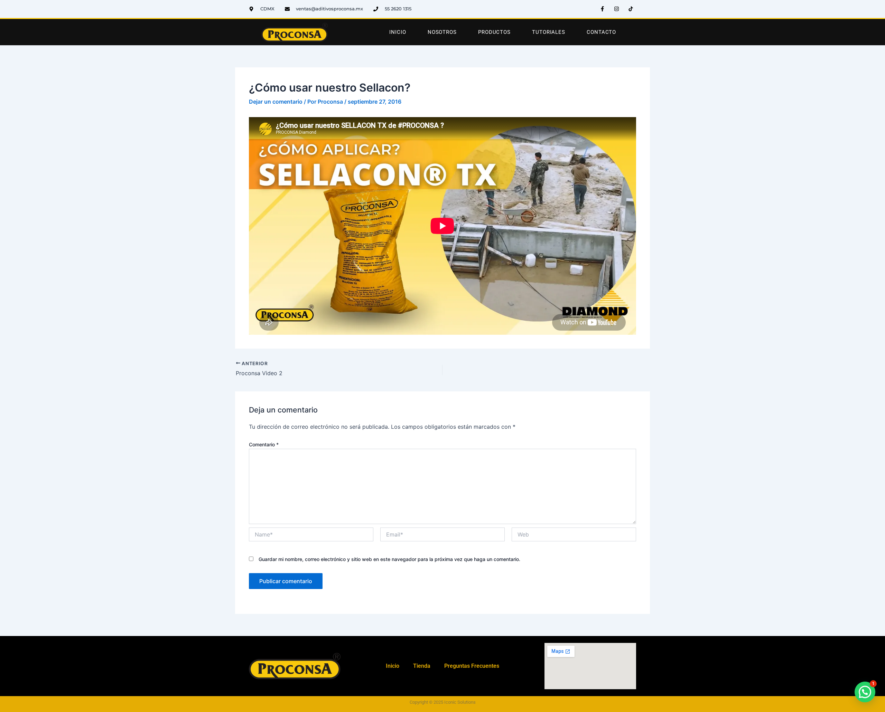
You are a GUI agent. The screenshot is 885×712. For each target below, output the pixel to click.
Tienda (421, 666)
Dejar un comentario (275, 101)
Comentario (264, 444)
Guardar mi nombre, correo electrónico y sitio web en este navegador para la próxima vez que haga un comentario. (389, 559)
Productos (494, 32)
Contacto (601, 32)
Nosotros (442, 32)
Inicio (397, 32)
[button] (865, 692)
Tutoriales (548, 32)
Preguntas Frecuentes (471, 666)
